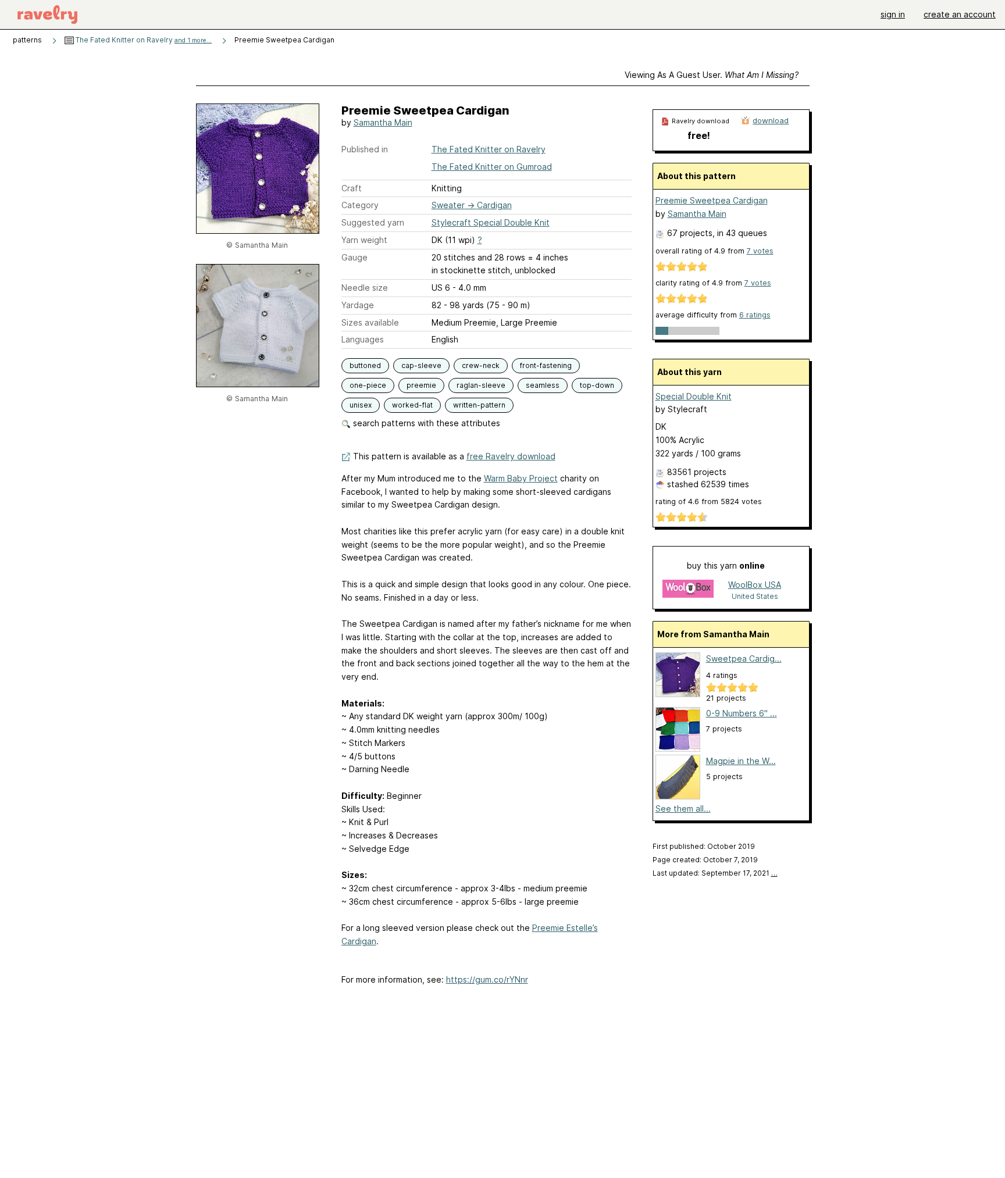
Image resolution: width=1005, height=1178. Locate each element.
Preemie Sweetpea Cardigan (711, 200)
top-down (597, 385)
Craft (351, 188)
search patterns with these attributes (425, 423)
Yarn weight (364, 240)
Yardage (357, 305)
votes (760, 251)
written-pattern (479, 405)
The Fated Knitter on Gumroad (492, 167)
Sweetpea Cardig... (744, 658)
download (771, 120)
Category (360, 205)
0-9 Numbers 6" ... (741, 713)
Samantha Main (383, 122)
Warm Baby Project (521, 478)
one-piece (368, 385)
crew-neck (481, 365)
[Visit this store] (688, 590)
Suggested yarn (372, 222)
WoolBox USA (754, 585)
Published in (364, 149)
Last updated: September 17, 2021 (715, 873)
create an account (960, 14)
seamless (542, 385)
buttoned (365, 365)
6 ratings (755, 314)
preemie (421, 385)
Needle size (364, 287)
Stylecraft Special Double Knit (491, 222)
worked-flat (412, 405)
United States (755, 596)
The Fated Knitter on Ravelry (143, 39)
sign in (893, 14)
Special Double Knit (693, 396)
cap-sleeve (421, 365)
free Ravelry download (510, 456)
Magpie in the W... (741, 761)
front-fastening (546, 365)
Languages (362, 339)
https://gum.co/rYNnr (487, 979)
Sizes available (370, 322)
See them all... (683, 808)
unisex (361, 405)
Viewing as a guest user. (712, 75)
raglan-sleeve (481, 385)
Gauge (354, 257)
